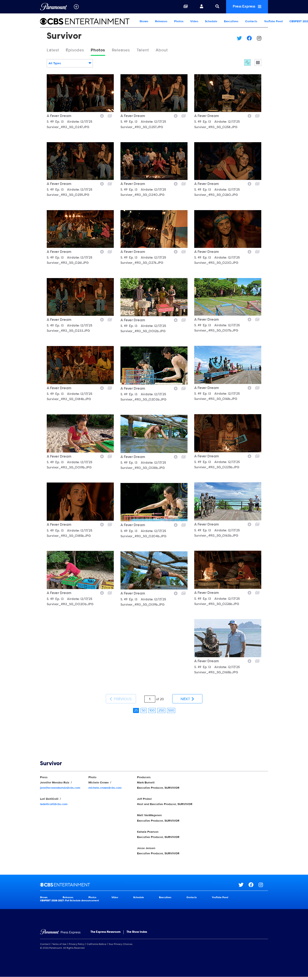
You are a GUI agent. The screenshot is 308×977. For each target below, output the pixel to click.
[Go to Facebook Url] (253, 884)
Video (194, 21)
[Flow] (247, 62)
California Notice (96, 944)
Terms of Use (59, 944)
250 (161, 710)
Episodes (75, 50)
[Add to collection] (110, 115)
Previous (122, 699)
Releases (161, 21)
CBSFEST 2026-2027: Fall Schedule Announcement (69, 900)
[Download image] (102, 115)
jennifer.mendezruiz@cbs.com (60, 788)
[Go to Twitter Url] (243, 884)
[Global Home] (53, 6)
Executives (231, 21)
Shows (144, 21)
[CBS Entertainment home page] (139, 884)
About (162, 50)
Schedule (211, 21)
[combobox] (70, 63)
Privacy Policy (76, 944)
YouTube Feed (273, 21)
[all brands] (76, 7)
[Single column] (258, 62)
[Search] (217, 6)
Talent (143, 50)
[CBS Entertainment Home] (88, 21)
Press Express (244, 7)
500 (171, 710)
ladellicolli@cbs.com (53, 804)
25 (136, 710)
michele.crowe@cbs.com (105, 788)
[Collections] (185, 6)
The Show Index (137, 932)
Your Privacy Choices (120, 944)
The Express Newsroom (105, 932)
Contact (45, 944)
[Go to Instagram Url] (263, 884)
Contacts (251, 21)
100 (152, 710)
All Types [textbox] (55, 63)
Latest (53, 50)
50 (144, 710)
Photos (179, 21)
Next (186, 699)
